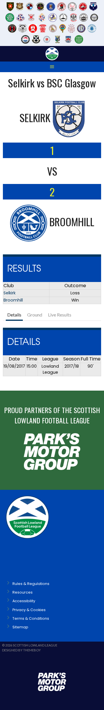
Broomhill (13, 300)
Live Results (59, 314)
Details (14, 314)
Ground (34, 314)
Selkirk (9, 293)
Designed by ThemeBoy (21, 650)
